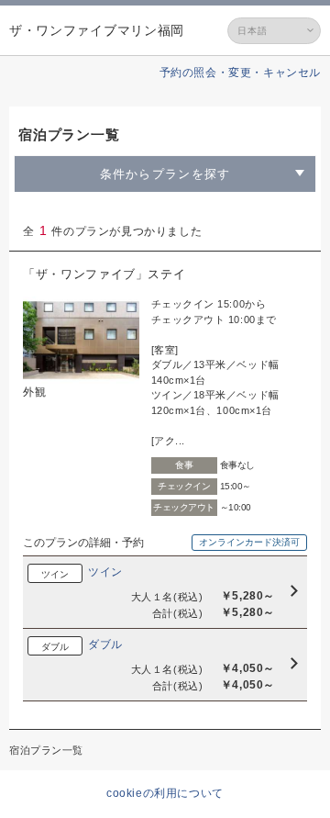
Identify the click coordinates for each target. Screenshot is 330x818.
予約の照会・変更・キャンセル (240, 72)
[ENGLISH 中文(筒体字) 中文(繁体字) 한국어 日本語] (274, 30)
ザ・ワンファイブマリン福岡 (96, 30)
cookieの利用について (165, 793)
